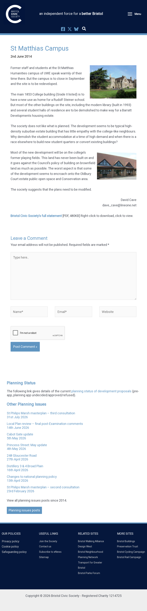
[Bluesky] (76, 29)
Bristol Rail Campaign (129, 557)
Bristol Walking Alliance (91, 541)
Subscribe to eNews (50, 551)
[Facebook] (63, 29)
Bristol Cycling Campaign (131, 551)
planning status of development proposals (101, 391)
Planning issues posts (24, 510)
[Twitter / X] (69, 29)
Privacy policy (10, 541)
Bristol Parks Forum (89, 573)
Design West (85, 546)
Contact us (45, 546)
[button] (84, 29)
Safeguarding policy (14, 552)
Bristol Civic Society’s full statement (36, 216)
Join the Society (48, 541)
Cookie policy (10, 546)
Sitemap (44, 557)
